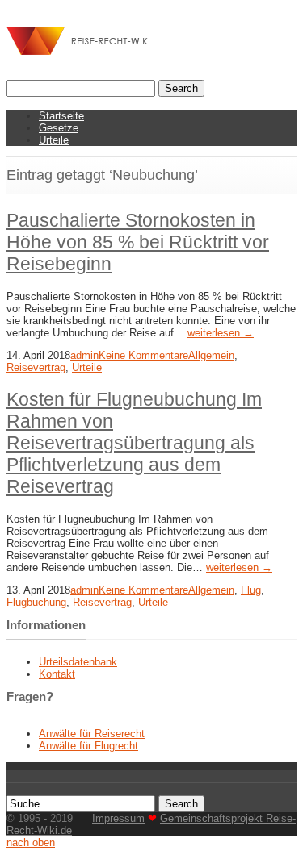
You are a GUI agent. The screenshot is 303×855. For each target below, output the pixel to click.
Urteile (54, 140)
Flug (251, 590)
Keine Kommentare (143, 355)
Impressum (118, 818)
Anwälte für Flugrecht (88, 746)
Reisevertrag (35, 367)
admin (84, 355)
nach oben (30, 842)
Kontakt (57, 674)
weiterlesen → (220, 333)
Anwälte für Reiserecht (92, 734)
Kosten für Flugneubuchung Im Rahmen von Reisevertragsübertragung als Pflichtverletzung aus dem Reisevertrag (134, 443)
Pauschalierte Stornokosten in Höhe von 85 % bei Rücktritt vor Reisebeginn (137, 242)
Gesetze (58, 128)
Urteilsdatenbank (78, 662)
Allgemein (211, 355)
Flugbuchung (36, 602)
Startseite (61, 116)
